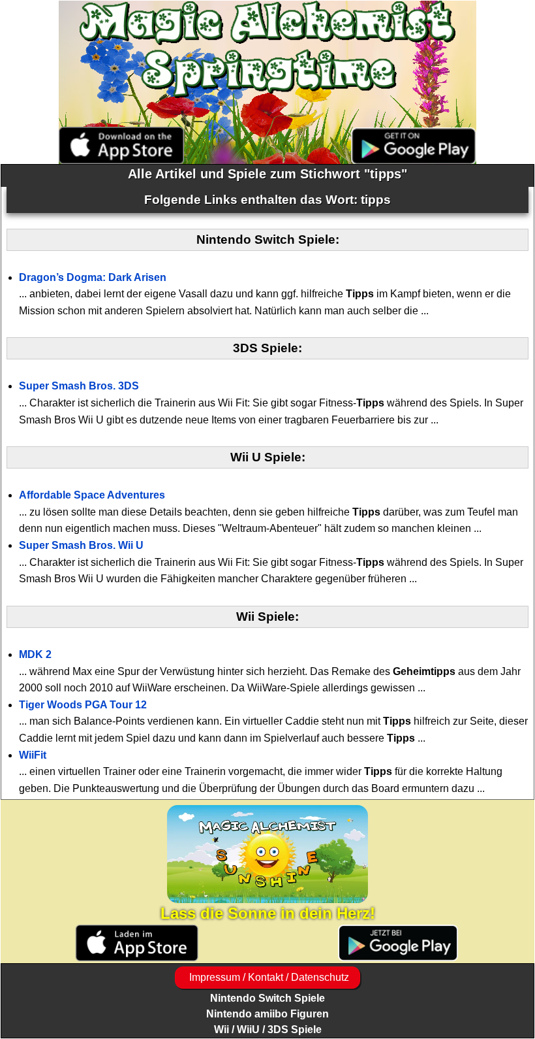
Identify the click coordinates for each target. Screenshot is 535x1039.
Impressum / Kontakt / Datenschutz (268, 977)
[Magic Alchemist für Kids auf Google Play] (398, 943)
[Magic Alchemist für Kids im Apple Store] (137, 943)
